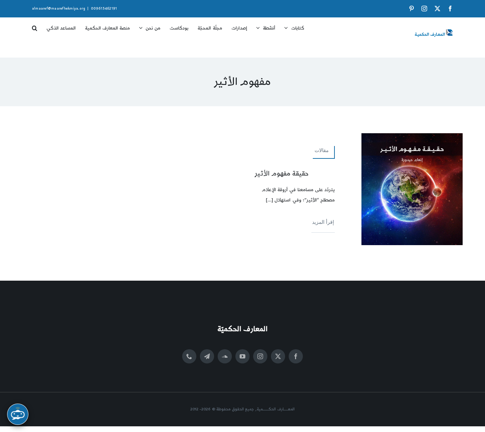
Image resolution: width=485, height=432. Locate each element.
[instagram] (260, 356)
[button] (34, 25)
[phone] (189, 356)
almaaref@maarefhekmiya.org (58, 8)
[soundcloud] (225, 356)
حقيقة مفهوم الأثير (282, 173)
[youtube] (242, 356)
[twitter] (278, 356)
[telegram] (207, 356)
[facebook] (296, 356)
